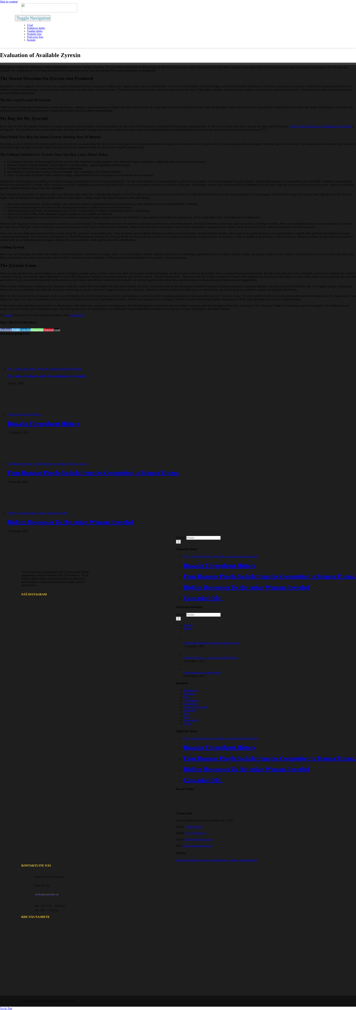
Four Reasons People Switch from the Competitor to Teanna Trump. (47, 463)
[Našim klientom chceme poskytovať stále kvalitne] (58, 611)
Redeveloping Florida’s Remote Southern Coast (211, 642)
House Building (212, 860)
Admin (8, 315)
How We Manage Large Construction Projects (210, 657)
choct (186, 697)
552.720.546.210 (196, 833)
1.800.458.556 (193, 826)
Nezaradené (76, 315)
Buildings (189, 693)
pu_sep (187, 723)
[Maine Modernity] (195, 805)
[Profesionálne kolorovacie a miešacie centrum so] (58, 635)
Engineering (190, 703)
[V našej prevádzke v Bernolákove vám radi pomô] (82, 635)
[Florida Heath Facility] (182, 805)
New (186, 713)
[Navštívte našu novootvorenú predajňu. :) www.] (34, 611)
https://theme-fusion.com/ (197, 845)
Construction (190, 700)
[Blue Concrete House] (221, 805)
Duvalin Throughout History (24, 414)
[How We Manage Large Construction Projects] (189, 654)
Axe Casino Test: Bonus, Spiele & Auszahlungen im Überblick (44, 368)
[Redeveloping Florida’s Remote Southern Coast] (189, 639)
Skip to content (9, 1)
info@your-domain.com (198, 839)
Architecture (190, 690)
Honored (197, 860)
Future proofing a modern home (202, 672)
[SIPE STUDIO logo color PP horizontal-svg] (49, 11)
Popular (187, 625)
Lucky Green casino (195, 707)
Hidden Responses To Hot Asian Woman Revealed (37, 513)
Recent (187, 628)
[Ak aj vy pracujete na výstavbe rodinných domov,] (34, 635)
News (186, 717)
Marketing (189, 710)
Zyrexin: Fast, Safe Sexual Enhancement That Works (320, 126)
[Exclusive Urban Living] (208, 805)
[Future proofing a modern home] (189, 669)
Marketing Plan (248, 860)
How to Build (230, 860)
